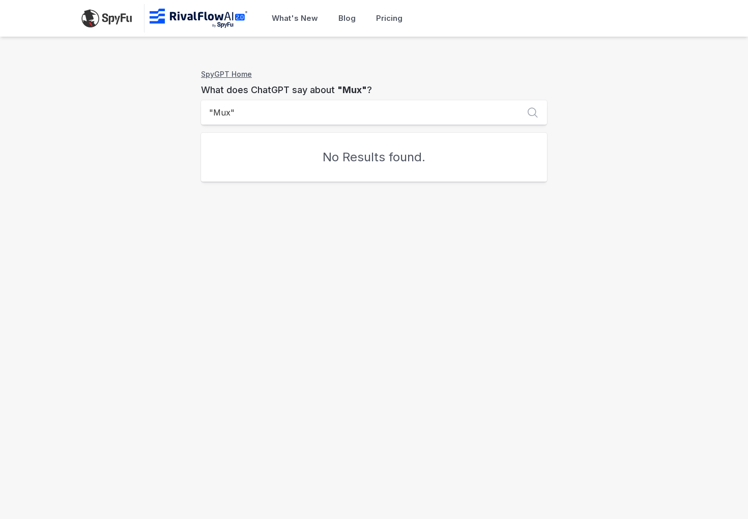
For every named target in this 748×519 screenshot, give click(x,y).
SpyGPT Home (226, 74)
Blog (347, 18)
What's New (295, 18)
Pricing (389, 18)
